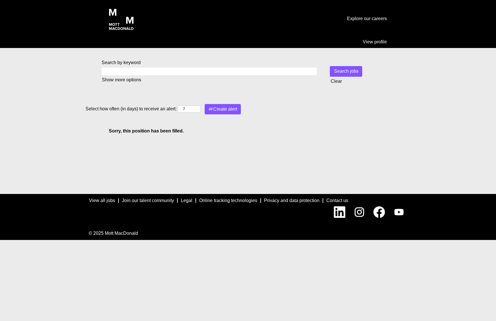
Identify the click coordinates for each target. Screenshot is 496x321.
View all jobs (102, 200)
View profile (375, 41)
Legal (186, 200)
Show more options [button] (121, 79)
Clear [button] (336, 81)
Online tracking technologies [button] (228, 200)
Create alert (224, 109)
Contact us (337, 200)
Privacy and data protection (291, 200)
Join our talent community (148, 200)
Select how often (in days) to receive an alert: (131, 108)
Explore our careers (367, 18)
